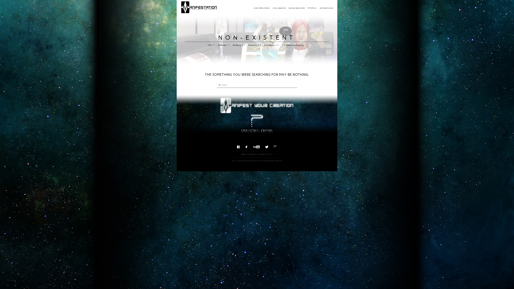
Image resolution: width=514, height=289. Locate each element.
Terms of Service (249, 154)
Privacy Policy (266, 154)
